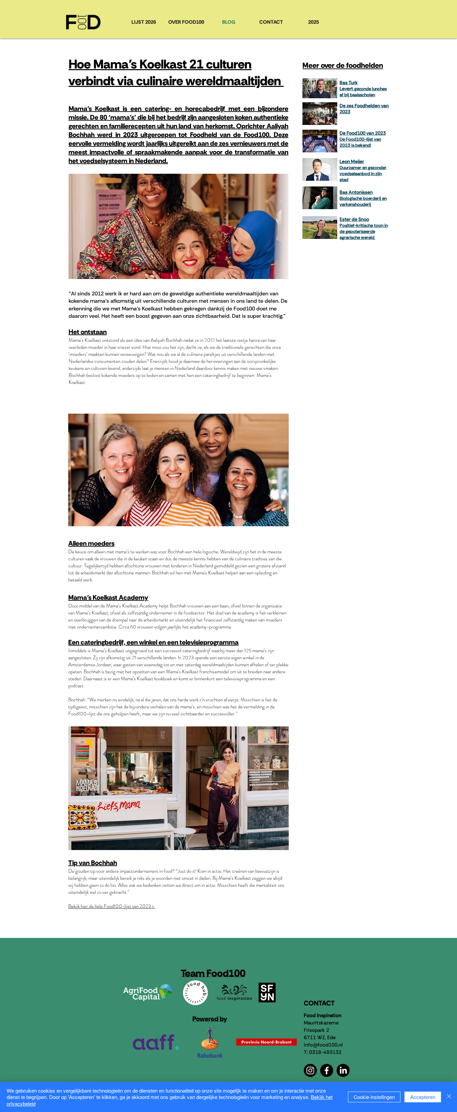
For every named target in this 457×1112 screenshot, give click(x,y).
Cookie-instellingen (374, 1096)
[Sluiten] (449, 1097)
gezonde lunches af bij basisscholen (363, 92)
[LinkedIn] (343, 1070)
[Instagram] (310, 1070)
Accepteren (422, 1096)
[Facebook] (326, 1070)
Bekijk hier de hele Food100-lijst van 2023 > (111, 906)
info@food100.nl (323, 1044)
